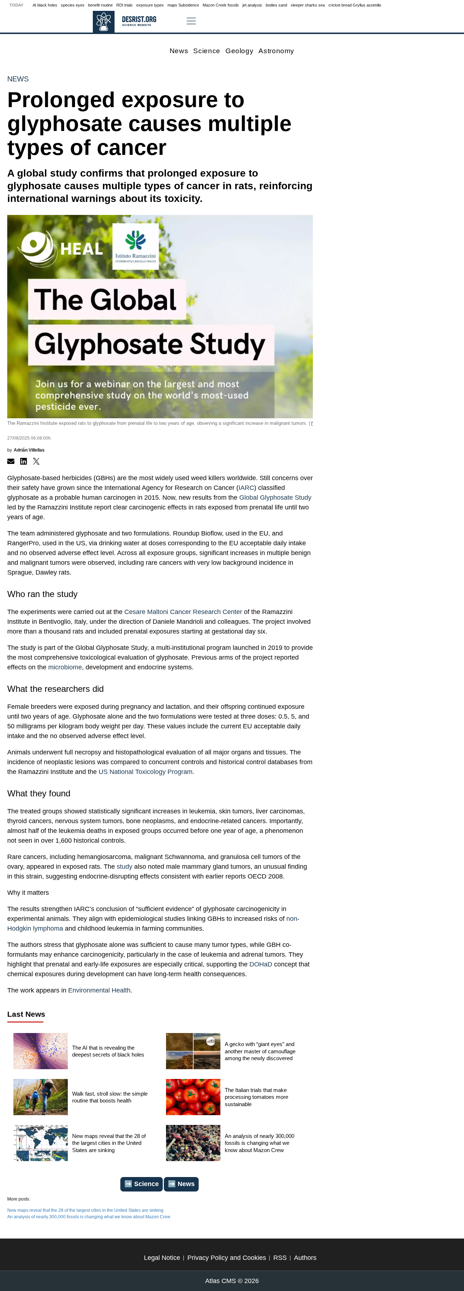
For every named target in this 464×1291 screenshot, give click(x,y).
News (179, 51)
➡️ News (181, 1184)
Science (206, 51)
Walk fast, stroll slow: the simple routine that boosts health (110, 1097)
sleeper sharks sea (308, 5)
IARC (246, 487)
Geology (239, 51)
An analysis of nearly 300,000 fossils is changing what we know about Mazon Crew (259, 1143)
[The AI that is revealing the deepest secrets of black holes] (40, 1053)
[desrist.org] (104, 22)
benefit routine (100, 5)
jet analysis (252, 5)
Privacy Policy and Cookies (226, 1257)
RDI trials (124, 5)
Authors (305, 1257)
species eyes (72, 5)
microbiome (65, 667)
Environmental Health (98, 990)
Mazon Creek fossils (221, 5)
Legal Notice (162, 1257)
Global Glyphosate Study (275, 497)
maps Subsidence (183, 5)
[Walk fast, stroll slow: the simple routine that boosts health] (40, 1099)
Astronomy (276, 51)
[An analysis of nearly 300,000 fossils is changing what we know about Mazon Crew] (193, 1145)
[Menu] (191, 21)
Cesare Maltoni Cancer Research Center (183, 611)
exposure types (150, 5)
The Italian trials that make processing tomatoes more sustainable (256, 1097)
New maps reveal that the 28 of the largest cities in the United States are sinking (109, 1143)
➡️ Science (141, 1184)
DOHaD (260, 964)
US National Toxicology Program (145, 771)
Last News (26, 1014)
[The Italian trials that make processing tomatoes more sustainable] (193, 1099)
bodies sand (276, 5)
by (26, 450)
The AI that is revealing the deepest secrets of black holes (108, 1051)
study (124, 866)
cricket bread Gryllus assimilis (354, 5)
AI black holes (45, 5)
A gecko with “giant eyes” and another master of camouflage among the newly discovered (260, 1051)
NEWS (18, 79)
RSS (280, 1257)
